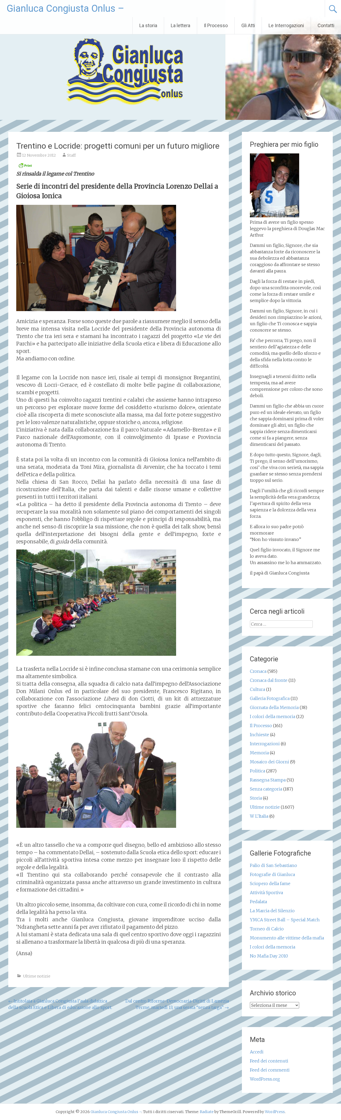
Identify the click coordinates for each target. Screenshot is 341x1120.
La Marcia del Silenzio (272, 910)
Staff (71, 155)
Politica (257, 770)
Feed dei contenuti (269, 1061)
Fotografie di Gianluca (272, 874)
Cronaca (258, 671)
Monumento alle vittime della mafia (287, 937)
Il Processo (216, 25)
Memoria (259, 752)
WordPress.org (265, 1079)
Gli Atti (248, 25)
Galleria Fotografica (270, 698)
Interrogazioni (265, 743)
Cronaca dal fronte (268, 680)
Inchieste (259, 734)
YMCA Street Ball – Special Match (285, 919)
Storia (256, 798)
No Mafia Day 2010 (269, 956)
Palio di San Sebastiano (273, 865)
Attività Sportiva (266, 892)
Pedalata (258, 901)
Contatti (326, 25)
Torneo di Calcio (267, 928)
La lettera (180, 25)
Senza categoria (266, 789)
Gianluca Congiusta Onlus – (65, 8)
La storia (148, 25)
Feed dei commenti (270, 1070)
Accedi (256, 1051)
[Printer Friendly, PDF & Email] (25, 167)
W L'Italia (259, 816)
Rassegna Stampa (268, 780)
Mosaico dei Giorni (269, 761)
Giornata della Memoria (274, 707)
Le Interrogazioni (286, 25)
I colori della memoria (272, 716)
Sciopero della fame (270, 883)
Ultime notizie (36, 976)
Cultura (257, 689)
